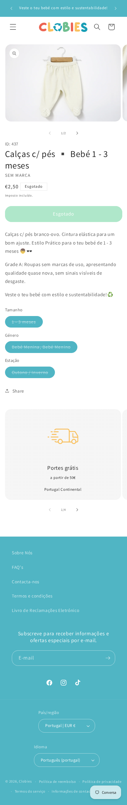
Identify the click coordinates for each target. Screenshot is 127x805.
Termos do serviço (30, 791)
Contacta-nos (25, 581)
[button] (13, 27)
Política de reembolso (57, 781)
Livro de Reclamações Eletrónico (45, 610)
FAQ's (17, 567)
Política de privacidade (102, 781)
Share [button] (18, 391)
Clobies (25, 781)
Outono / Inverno (33, 373)
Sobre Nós (22, 552)
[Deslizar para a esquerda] (49, 133)
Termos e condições (32, 596)
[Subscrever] (108, 658)
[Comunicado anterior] (11, 8)
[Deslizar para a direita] (77, 133)
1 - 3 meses (27, 323)
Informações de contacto (73, 791)
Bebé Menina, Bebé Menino (44, 348)
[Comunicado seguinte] (115, 8)
